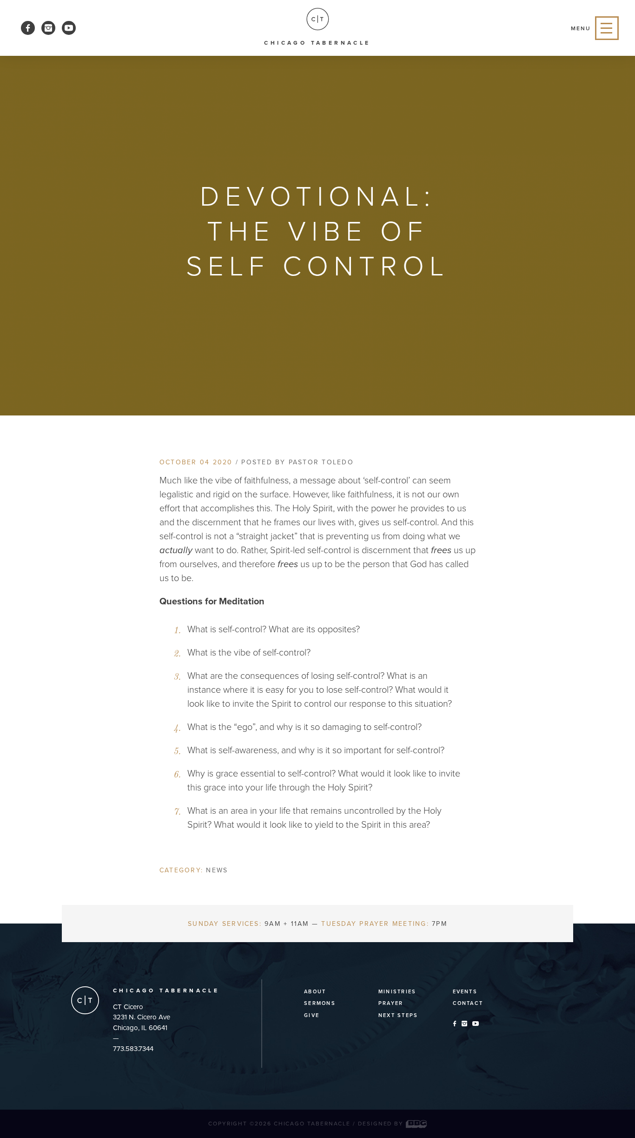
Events (465, 992)
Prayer (390, 1003)
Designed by (382, 1123)
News (217, 870)
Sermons (320, 1003)
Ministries (397, 992)
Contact (468, 1003)
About (315, 992)
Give (311, 1015)
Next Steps (398, 1015)
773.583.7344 (133, 1048)
